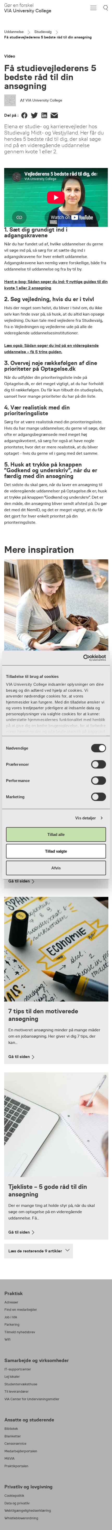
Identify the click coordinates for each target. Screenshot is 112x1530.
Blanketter (12, 1436)
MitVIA (9, 1458)
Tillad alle (56, 834)
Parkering (12, 1324)
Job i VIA (10, 1317)
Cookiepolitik (14, 1496)
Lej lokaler (12, 1377)
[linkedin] (44, 115)
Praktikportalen (16, 1466)
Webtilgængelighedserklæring (27, 1510)
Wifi (7, 1339)
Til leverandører (16, 1391)
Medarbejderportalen (20, 1451)
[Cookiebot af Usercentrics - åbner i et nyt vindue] (83, 658)
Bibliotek (11, 1429)
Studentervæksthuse (20, 1384)
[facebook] (24, 115)
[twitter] (34, 115)
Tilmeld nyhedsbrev (19, 1332)
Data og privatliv (17, 1503)
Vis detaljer (85, 818)
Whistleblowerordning (21, 1518)
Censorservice (15, 1443)
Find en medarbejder (20, 1310)
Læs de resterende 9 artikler (35, 1250)
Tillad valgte (56, 851)
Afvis (56, 867)
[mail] (54, 115)
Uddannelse (14, 32)
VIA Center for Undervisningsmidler (31, 1399)
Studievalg (43, 32)
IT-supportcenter (17, 1369)
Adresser (11, 1302)
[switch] (98, 764)
